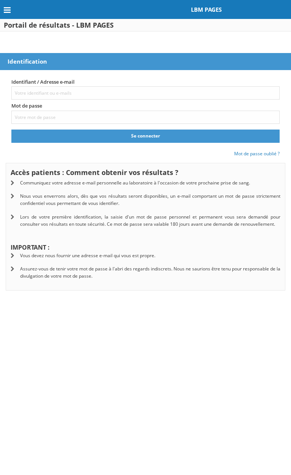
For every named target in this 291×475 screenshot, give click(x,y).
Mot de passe (26, 105)
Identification (27, 61)
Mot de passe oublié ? (257, 153)
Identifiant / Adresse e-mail (43, 81)
